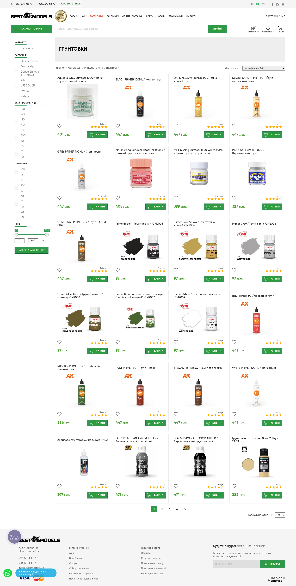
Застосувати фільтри (31, 250)
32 (22, 201)
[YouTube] (283, 4)
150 (23, 119)
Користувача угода (152, 573)
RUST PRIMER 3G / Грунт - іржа (135, 368)
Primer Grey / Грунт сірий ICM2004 (254, 224)
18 (22, 180)
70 (22, 151)
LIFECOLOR (28, 85)
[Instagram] (278, 4)
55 (22, 146)
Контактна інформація (81, 573)
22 (22, 191)
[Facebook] (272, 4)
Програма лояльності (153, 568)
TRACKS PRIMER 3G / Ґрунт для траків (198, 368)
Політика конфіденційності (83, 579)
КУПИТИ (100, 135)
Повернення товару (152, 563)
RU (252, 4)
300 (23, 135)
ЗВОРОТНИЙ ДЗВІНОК (70, 4)
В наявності (28, 48)
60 (22, 217)
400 (23, 212)
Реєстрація (271, 16)
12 (22, 175)
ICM (23, 80)
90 (22, 157)
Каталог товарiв (31, 29)
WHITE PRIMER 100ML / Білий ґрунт (254, 368)
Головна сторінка (79, 548)
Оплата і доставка (151, 558)
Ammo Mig (27, 66)
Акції (71, 553)
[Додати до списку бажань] (59, 126)
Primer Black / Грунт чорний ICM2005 (139, 224)
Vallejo (25, 96)
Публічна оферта (150, 548)
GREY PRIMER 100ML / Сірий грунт (79, 151)
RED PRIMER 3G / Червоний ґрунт (253, 296)
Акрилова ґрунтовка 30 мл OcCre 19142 (82, 440)
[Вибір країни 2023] (61, 21)
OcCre (25, 91)
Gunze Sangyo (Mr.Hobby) (30, 74)
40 (22, 207)
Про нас (146, 553)
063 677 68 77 (47, 4)
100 (23, 109)
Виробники (75, 558)
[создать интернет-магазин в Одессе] (276, 579)
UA (257, 4)
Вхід (282, 16)
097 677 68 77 (24, 4)
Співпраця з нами (79, 568)
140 (23, 114)
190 (23, 125)
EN (263, 4)
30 (22, 196)
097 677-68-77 (27, 558)
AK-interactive (29, 61)
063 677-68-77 (27, 563)
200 (23, 130)
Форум (73, 563)
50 (22, 141)
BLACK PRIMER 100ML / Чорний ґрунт (139, 79)
